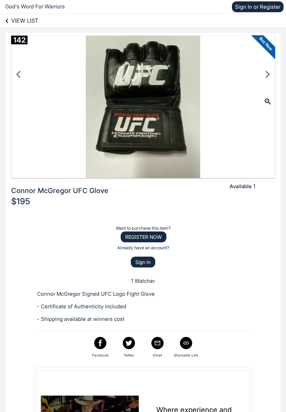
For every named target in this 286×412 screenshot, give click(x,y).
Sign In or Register (257, 6)
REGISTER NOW (143, 237)
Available (240, 186)
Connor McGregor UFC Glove (59, 190)
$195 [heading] (20, 201)
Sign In (143, 262)
